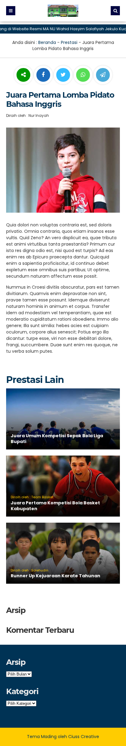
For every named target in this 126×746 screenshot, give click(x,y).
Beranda (47, 42)
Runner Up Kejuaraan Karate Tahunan (55, 576)
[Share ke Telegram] (103, 75)
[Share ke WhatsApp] (83, 76)
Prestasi (69, 42)
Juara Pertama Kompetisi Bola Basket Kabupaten (55, 506)
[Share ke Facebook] (44, 75)
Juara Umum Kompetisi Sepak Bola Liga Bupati (57, 439)
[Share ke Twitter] (64, 75)
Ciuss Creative (83, 736)
